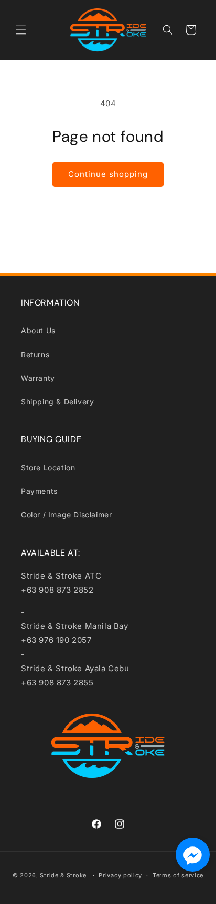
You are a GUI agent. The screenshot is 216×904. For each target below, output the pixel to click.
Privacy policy (120, 875)
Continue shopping (108, 174)
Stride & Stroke (63, 875)
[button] (21, 29)
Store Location (48, 467)
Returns (35, 354)
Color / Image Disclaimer (66, 514)
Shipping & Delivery (57, 401)
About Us (38, 330)
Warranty (38, 378)
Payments (39, 491)
